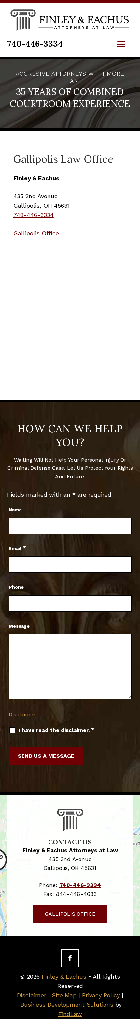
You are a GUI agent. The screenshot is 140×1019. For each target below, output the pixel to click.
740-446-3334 (35, 43)
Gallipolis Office (36, 233)
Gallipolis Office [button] (70, 914)
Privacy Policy (101, 995)
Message (19, 626)
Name (15, 509)
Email (17, 548)
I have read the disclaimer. (56, 730)
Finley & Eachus (64, 976)
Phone (16, 587)
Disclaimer (22, 714)
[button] (121, 44)
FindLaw (70, 1014)
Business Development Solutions (67, 1004)
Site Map (64, 995)
